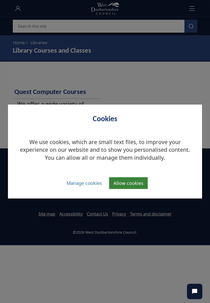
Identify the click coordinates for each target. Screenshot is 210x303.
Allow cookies (128, 183)
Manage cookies (84, 183)
